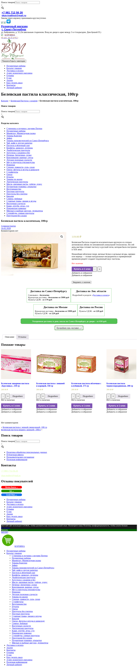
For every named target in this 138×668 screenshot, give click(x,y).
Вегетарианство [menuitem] (19, 604)
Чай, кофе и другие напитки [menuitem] (25, 570)
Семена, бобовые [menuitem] (20, 623)
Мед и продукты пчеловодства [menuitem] (26, 589)
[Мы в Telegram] (8, 23)
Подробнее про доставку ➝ (69, 328)
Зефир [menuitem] (15, 565)
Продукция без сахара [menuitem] (22, 638)
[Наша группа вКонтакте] (2, 23)
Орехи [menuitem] (15, 609)
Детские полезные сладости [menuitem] (24, 594)
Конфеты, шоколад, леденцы (19, 148)
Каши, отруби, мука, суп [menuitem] (23, 631)
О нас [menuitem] (9, 655)
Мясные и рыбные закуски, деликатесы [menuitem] (30, 643)
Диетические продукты (17, 182)
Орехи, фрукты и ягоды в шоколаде (22, 169)
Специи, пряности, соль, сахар (20, 167)
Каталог (4, 101)
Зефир (9, 138)
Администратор (8, 226)
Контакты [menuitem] (10, 650)
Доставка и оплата (14, 71)
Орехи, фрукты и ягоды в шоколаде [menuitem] (28, 621)
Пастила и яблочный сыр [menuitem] (23, 572)
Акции (9, 80)
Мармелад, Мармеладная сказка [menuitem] (26, 560)
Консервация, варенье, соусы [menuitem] (25, 587)
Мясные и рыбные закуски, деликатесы (24, 211)
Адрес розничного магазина (19, 73)
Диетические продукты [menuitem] (22, 628)
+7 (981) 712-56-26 (9, 471)
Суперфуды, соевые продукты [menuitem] (26, 635)
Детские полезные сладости (19, 160)
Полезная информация (16, 459)
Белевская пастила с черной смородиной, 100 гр (25, 427)
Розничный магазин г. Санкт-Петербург (14, 28)
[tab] (10, 337)
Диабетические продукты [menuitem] (23, 577)
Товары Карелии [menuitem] (19, 563)
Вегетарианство (13, 189)
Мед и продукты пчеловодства (20, 162)
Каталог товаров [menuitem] (14, 553)
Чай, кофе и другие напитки (19, 143)
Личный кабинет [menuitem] (14, 664)
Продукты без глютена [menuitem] (22, 611)
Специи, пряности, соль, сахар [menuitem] (26, 599)
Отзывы (10, 75)
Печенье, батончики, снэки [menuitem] (24, 585)
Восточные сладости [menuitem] (21, 626)
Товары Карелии (14, 136)
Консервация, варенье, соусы (19, 157)
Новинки (10, 165)
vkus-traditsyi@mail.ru (14, 15)
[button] (82, 273)
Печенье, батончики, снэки (19, 155)
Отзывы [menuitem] (10, 652)
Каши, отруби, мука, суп (17, 206)
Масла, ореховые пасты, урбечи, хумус (24, 184)
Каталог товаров (14, 68)
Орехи (9, 174)
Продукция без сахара (16, 215)
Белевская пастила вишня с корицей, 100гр (21, 430)
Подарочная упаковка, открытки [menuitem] (27, 640)
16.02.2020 (6, 228)
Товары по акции (14, 179)
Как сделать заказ (14, 83)
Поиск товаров (8, 2)
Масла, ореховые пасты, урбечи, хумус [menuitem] (29, 582)
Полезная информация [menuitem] (16, 662)
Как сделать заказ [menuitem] (14, 657)
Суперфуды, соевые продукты (20, 213)
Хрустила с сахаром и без (18, 153)
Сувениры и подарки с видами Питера (24, 128)
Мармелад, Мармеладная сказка (21, 133)
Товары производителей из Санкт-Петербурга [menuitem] (33, 568)
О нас (9, 78)
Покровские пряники (16, 208)
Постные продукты (15, 191)
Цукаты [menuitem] (15, 606)
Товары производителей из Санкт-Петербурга (27, 140)
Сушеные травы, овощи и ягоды (21, 201)
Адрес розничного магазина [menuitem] (19, 660)
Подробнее (18, 396)
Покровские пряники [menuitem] (22, 633)
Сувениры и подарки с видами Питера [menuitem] (30, 556)
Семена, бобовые (14, 199)
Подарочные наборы (15, 66)
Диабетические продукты (18, 150)
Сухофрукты (12, 172)
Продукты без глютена (16, 194)
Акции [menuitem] (9, 647)
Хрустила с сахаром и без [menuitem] (23, 580)
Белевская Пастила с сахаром (24, 101)
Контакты (10, 85)
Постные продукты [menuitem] (21, 614)
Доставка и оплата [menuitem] (14, 645)
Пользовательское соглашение (20, 457)
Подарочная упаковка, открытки (21, 186)
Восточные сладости (15, 203)
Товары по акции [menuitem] (20, 597)
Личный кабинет (14, 87)
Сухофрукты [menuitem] (17, 602)
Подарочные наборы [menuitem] (15, 551)
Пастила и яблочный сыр (18, 145)
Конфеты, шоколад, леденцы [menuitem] (25, 575)
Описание (9, 337)
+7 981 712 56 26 (12, 12)
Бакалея (10, 196)
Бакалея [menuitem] (15, 618)
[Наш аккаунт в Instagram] (5, 23)
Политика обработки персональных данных (26, 452)
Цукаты (10, 177)
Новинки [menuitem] (16, 592)
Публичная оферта (15, 455)
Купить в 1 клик (82, 269)
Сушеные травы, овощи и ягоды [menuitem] (27, 616)
